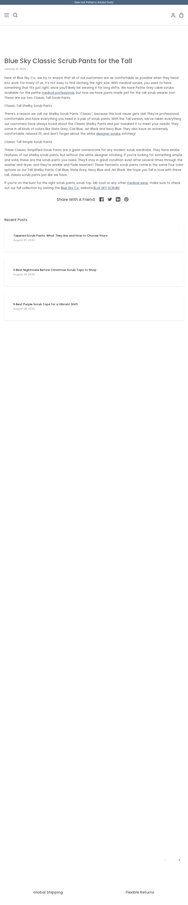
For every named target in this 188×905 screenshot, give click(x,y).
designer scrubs (108, 134)
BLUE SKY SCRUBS (107, 188)
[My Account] (171, 15)
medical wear (137, 183)
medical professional (58, 93)
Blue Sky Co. (70, 188)
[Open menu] (4, 15)
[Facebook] (101, 199)
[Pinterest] (126, 199)
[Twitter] (110, 199)
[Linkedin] (118, 199)
